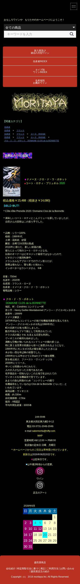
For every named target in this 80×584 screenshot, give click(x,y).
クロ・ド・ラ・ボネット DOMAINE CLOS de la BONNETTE (31, 141)
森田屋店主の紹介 (40, 571)
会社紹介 (10, 568)
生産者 (7, 127)
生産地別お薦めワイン (40, 81)
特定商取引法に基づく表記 (31, 568)
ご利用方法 (52, 568)
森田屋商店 (40, 562)
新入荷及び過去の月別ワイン (40, 51)
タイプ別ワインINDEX (40, 70)
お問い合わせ (67, 568)
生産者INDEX (40, 61)
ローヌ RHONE (38, 134)
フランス (20, 130)
